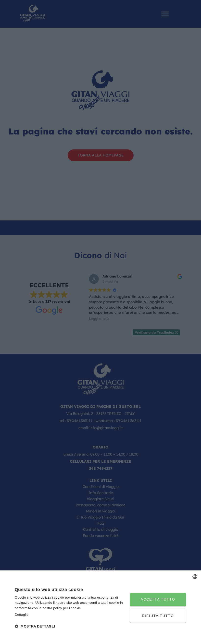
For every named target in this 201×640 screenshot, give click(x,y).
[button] (70, 626)
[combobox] (194, 576)
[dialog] (100, 605)
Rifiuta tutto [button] (158, 616)
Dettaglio (21, 614)
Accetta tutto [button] (158, 599)
